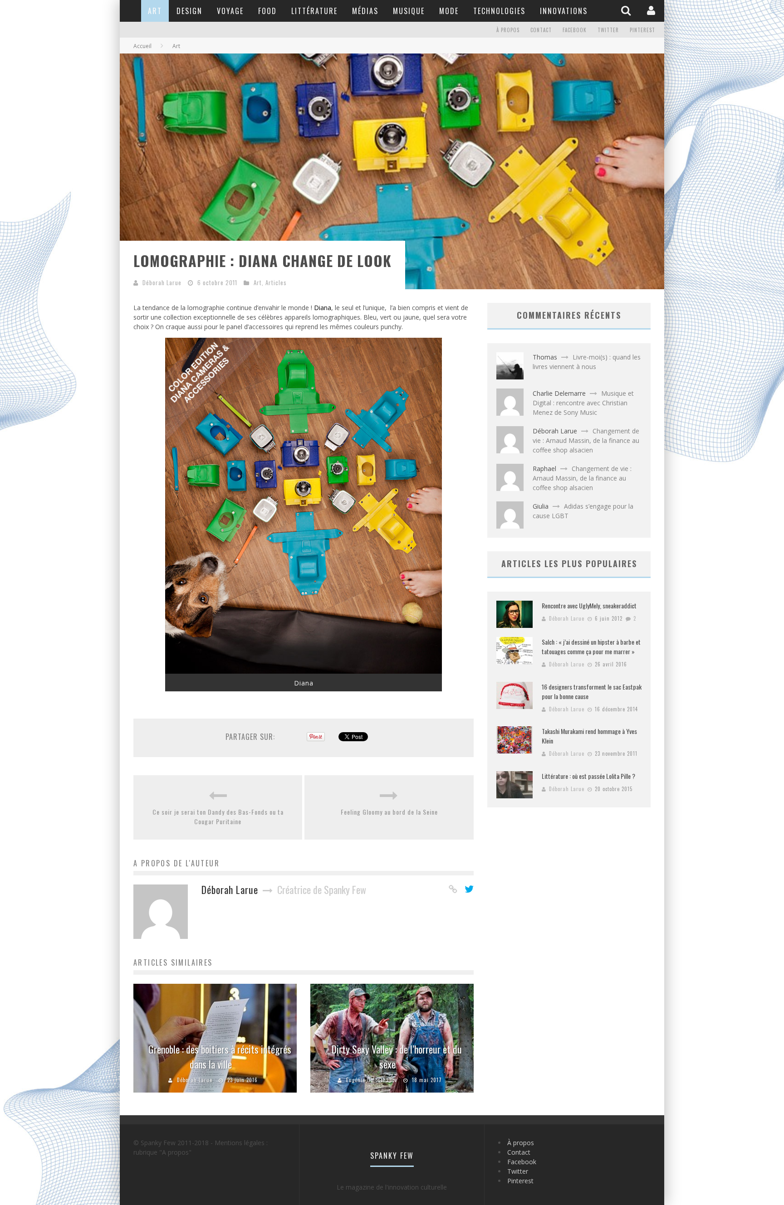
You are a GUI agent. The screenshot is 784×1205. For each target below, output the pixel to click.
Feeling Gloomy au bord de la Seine (389, 811)
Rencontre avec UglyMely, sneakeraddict (589, 605)
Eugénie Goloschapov (371, 1080)
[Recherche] (627, 10)
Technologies (499, 10)
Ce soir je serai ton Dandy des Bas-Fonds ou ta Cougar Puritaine (218, 816)
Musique (409, 10)
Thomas (545, 357)
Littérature (314, 10)
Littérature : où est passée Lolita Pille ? (588, 776)
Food (267, 10)
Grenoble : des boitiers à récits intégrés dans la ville (219, 1056)
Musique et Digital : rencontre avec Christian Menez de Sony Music (583, 403)
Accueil (142, 46)
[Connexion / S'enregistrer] (652, 10)
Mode (449, 10)
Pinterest (642, 30)
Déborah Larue (161, 282)
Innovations (564, 10)
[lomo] (303, 671)
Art (155, 10)
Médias (365, 10)
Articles (276, 282)
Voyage (230, 10)
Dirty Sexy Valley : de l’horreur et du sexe (397, 1056)
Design (189, 10)
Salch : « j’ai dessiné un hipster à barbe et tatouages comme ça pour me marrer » (591, 646)
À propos (507, 30)
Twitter (608, 30)
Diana (322, 307)
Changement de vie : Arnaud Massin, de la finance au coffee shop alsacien (586, 440)
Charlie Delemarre (559, 393)
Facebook (575, 30)
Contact (541, 30)
